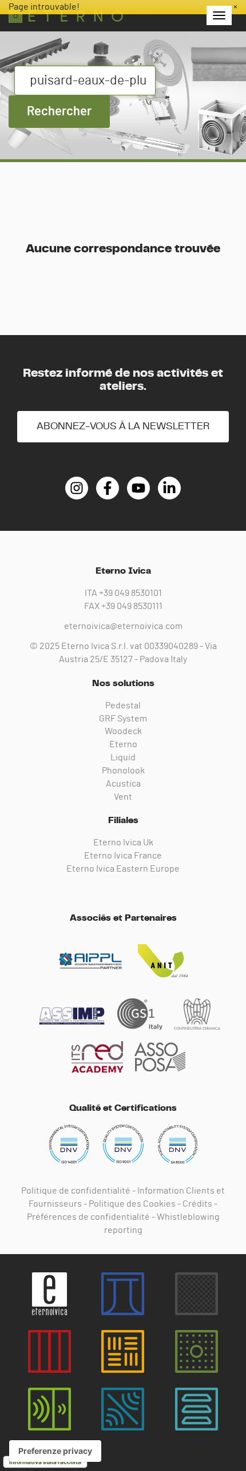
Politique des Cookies (132, 1203)
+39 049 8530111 (131, 606)
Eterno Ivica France (123, 855)
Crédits (197, 1203)
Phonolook (123, 770)
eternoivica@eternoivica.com (123, 626)
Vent (123, 796)
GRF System (123, 718)
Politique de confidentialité (75, 1190)
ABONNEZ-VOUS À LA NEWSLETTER (123, 426)
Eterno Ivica (66, 16)
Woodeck (123, 731)
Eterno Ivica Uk (123, 842)
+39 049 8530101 (130, 593)
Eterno (123, 744)
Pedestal (123, 705)
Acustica (123, 783)
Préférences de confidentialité (88, 1217)
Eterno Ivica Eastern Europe (123, 868)
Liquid (123, 757)
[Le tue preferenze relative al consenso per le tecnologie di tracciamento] (55, 1451)
